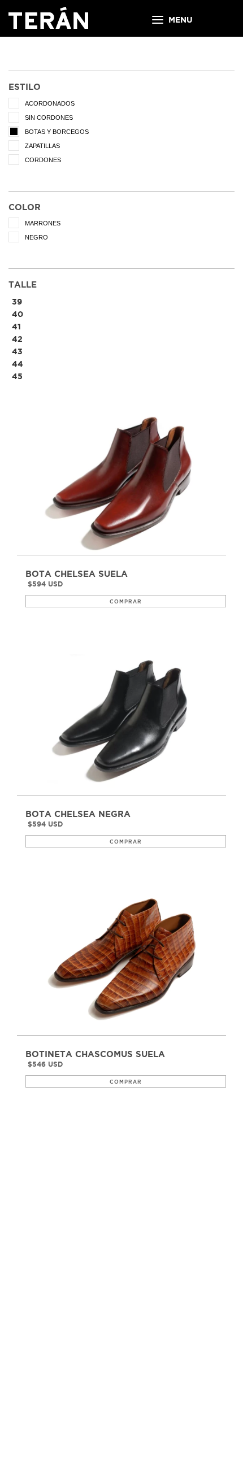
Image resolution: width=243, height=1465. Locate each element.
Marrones (42, 223)
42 (17, 339)
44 (17, 363)
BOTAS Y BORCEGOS (57, 131)
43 (17, 351)
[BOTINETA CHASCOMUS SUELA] (121, 960)
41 (16, 326)
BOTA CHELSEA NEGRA (78, 814)
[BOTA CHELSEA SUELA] (121, 480)
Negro (36, 237)
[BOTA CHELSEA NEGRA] (121, 720)
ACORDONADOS (50, 103)
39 (17, 301)
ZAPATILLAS (42, 145)
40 (17, 314)
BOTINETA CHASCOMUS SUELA (95, 1054)
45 (17, 376)
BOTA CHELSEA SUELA (76, 574)
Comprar (126, 602)
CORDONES (43, 160)
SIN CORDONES (49, 117)
